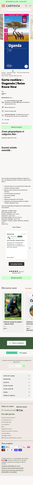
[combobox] (16, 9)
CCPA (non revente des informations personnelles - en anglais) (12, 471)
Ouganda (4, 137)
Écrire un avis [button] (16, 278)
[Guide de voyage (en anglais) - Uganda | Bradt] (13, 311)
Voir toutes (28, 288)
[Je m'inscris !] (23, 366)
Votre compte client (6, 422)
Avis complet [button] (10, 257)
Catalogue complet (6, 435)
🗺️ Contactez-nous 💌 (7, 420)
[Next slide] (30, 248)
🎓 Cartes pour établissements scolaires (11, 437)
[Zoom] (26, 66)
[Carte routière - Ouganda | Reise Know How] (16, 162)
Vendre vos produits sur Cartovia (10, 431)
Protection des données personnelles (12, 468)
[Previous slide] (3, 248)
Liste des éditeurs (6, 433)
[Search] (30, 9)
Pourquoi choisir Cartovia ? (8, 417)
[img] (10, 234)
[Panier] (26, 5)
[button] (5, 97)
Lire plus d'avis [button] (16, 264)
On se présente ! (6, 424)
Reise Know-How (12, 137)
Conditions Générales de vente (11, 466)
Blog (3, 426)
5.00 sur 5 (21, 271)
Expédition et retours (7, 429)
